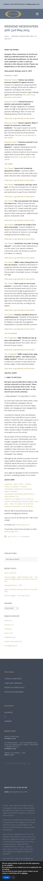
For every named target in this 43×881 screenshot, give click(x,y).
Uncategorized (9, 646)
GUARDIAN (18, 489)
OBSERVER (18, 494)
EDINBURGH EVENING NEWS (22, 501)
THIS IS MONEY (27, 506)
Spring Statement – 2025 (13, 585)
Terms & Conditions (13, 679)
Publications (8, 637)
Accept (6, 877)
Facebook (8, 712)
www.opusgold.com (11, 531)
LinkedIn (8, 721)
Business (7, 625)
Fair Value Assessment (14, 692)
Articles (7, 620)
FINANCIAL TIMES (11, 484)
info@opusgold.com (32, 4)
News (6, 633)
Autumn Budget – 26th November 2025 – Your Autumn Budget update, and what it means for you (21, 579)
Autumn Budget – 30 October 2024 (16, 596)
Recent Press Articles (11, 641)
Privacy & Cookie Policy (14, 687)
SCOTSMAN (16, 499)
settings (24, 873)
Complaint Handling (13, 683)
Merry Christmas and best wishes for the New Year (20, 590)
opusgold (26, 536)
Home (6, 36)
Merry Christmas (10, 573)
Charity (6, 629)
